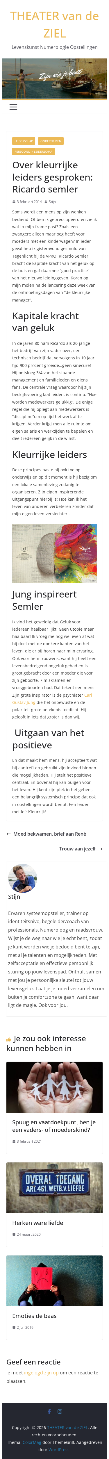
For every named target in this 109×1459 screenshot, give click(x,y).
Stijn (52, 201)
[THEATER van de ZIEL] (55, 62)
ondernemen (50, 141)
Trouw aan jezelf (77, 849)
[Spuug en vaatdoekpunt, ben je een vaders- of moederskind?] (54, 1066)
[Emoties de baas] (54, 1259)
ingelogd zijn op (41, 1372)
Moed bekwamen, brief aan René (49, 834)
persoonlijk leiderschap (33, 151)
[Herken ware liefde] (54, 1166)
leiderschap (24, 141)
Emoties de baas (34, 1316)
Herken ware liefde (37, 1223)
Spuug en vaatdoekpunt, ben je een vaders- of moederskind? (54, 1126)
